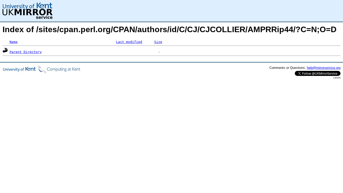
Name (14, 42)
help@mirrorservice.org (323, 68)
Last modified (129, 42)
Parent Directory (26, 52)
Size (158, 42)
